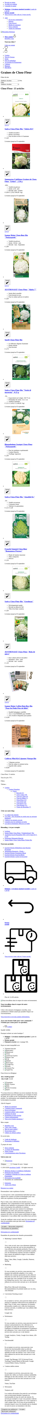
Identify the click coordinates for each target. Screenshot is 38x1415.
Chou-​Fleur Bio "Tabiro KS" (19, 129)
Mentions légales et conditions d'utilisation (18, 1171)
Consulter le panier (10, 6)
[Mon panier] (21, 51)
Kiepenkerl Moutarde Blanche (14, 838)
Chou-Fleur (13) (21, 800)
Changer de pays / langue (20, 1164)
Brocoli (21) (20, 793)
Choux (14, 791)
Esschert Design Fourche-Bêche (14, 855)
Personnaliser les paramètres (10, 1228)
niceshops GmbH (14, 1167)
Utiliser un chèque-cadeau (13, 1133)
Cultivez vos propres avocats (13, 820)
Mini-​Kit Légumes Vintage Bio (20, 758)
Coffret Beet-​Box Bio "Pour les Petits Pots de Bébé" (18, 707)
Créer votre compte (10, 1127)
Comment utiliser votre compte (14, 1112)
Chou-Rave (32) (21, 803)
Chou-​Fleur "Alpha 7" (20, 290)
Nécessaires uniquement (16, 1226)
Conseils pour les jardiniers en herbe (16, 822)
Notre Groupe (9, 1151)
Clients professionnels (11, 1117)
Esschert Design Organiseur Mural (15, 853)
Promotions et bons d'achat (13, 1115)
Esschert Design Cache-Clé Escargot (16, 856)
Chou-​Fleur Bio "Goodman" (19, 601)
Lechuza (7, 831)
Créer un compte (10, 45)
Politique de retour (10, 1114)
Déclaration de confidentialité (10, 1232)
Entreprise (8, 1183)
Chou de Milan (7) (22, 798)
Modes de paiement (15, 25)
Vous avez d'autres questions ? (14, 1119)
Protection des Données (12, 1172)
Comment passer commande (13, 1108)
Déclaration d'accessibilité (13, 1178)
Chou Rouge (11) (21, 805)
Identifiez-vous (9, 38)
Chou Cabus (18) (21, 795)
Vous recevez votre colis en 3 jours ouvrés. (18, 14)
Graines (7, 787)
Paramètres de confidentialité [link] (13, 1179)
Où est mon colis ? (10, 1131)
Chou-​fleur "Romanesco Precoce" (16, 550)
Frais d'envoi (12, 23)
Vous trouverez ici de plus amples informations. (15, 1017)
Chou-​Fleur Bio (13, 340)
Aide (6, 18)
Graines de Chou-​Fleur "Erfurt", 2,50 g (21, 180)
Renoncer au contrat (7, 1188)
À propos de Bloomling (12, 1149)
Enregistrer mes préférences (10, 1409)
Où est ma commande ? (16, 19)
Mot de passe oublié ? (11, 1129)
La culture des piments (12, 815)
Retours (11, 21)
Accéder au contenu (11, 4)
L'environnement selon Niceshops (15, 1153)
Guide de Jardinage (11, 1139)
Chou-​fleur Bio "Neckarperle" (16, 236)
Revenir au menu (10, 2)
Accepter (4, 1226)
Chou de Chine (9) (22, 796)
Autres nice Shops (10, 1185)
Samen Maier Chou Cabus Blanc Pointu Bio (18, 840)
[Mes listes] (6, 48)
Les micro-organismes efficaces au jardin (17, 823)
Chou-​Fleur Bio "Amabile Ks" (20, 497)
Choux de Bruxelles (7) (23, 807)
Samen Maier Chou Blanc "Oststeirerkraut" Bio (19, 833)
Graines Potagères (14, 789)
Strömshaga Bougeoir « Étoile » (14, 851)
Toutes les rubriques (15, 28)
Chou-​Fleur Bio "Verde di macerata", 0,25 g (18, 391)
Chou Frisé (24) (21, 802)
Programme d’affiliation (12, 1141)
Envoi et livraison (10, 1110)
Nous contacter (13, 27)
